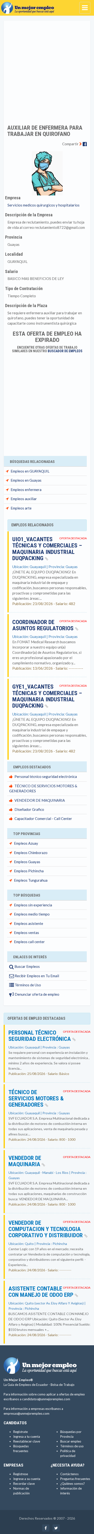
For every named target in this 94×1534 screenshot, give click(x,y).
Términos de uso (72, 1446)
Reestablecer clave (26, 1441)
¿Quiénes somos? (72, 1483)
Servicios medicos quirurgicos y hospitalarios (43, 205)
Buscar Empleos (27, 966)
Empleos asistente (28, 923)
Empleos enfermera (26, 489)
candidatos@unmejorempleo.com (46, 1399)
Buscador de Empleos (65, 351)
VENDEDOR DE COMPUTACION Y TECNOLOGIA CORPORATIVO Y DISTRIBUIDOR (46, 1229)
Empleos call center (29, 942)
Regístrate (20, 1432)
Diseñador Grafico (29, 809)
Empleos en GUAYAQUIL (30, 471)
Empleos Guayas (27, 862)
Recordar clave (24, 1483)
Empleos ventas (26, 932)
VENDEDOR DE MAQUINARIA (39, 800)
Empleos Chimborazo (30, 852)
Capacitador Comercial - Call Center (43, 818)
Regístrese (20, 1474)
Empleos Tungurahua (30, 880)
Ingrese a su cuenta (26, 1479)
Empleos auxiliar (24, 499)
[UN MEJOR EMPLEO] (29, 6)
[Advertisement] (47, 69)
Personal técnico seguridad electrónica (45, 776)
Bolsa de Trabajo (62, 1385)
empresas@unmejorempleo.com (26, 1413)
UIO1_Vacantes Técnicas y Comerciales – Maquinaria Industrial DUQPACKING (47, 549)
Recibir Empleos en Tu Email (36, 976)
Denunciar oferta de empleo (36, 994)
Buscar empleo (70, 1441)
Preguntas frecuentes (75, 1479)
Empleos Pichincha (29, 871)
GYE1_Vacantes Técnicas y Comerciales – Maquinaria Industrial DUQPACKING (47, 696)
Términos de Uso (27, 985)
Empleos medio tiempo (32, 914)
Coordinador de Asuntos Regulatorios (43, 625)
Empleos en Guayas (26, 480)
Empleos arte (21, 508)
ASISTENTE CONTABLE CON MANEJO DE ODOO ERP (41, 1291)
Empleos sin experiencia (33, 905)
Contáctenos (69, 1474)
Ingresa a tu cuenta (26, 1436)
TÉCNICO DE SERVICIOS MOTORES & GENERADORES (36, 1098)
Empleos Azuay (26, 843)
